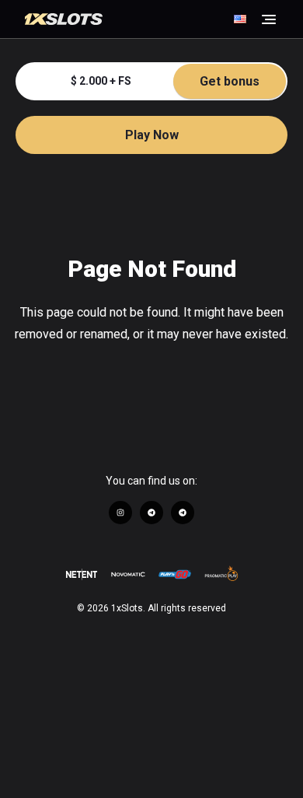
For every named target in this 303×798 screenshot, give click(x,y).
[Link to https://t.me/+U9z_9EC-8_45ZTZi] (151, 512)
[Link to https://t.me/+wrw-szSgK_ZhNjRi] (182, 512)
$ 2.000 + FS (165, 81)
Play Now (152, 135)
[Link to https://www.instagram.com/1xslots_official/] (120, 512)
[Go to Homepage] (126, 19)
